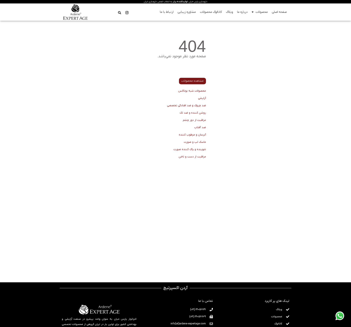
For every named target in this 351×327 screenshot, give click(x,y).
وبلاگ (229, 12)
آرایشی (202, 98)
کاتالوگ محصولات (211, 12)
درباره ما (242, 12)
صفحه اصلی (279, 12)
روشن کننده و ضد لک (193, 113)
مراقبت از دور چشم (194, 120)
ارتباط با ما (166, 12)
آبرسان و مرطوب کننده (192, 135)
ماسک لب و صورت (195, 142)
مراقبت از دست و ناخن (192, 157)
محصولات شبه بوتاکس (192, 91)
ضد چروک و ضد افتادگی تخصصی (186, 105)
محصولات (262, 12)
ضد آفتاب (200, 127)
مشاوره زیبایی (187, 12)
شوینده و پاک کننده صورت (189, 149)
